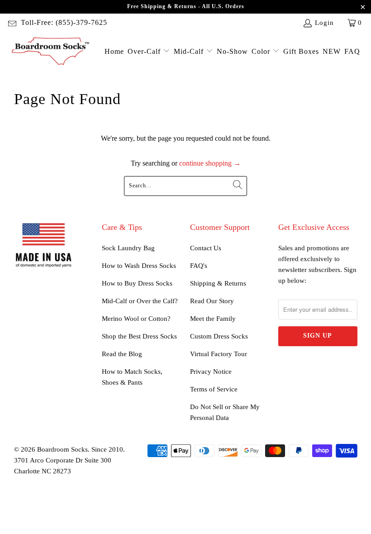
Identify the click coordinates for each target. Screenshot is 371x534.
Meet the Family (213, 318)
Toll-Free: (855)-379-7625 (64, 22)
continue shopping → (210, 163)
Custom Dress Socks (219, 336)
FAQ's (198, 265)
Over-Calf (145, 51)
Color (262, 51)
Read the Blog (122, 354)
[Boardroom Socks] (51, 51)
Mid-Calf (190, 51)
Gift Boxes (301, 51)
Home (114, 51)
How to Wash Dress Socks (139, 265)
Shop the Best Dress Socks (139, 336)
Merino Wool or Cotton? (136, 318)
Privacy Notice (211, 371)
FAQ (352, 51)
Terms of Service (214, 389)
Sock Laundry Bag (128, 248)
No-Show (232, 51)
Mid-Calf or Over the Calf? (140, 301)
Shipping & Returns (218, 283)
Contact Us (205, 248)
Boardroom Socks (62, 449)
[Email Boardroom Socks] (11, 22)
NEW (332, 51)
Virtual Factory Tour (218, 354)
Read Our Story (212, 301)
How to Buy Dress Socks (137, 283)
